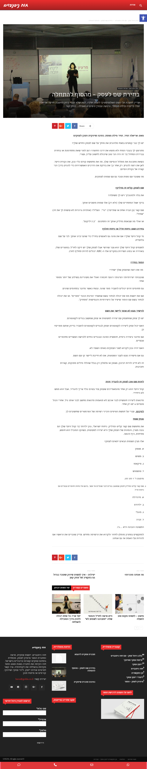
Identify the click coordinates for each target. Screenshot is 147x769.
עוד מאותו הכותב (61, 588)
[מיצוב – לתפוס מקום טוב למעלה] (129, 604)
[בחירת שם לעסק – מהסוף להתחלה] (59, 672)
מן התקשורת (112, 759)
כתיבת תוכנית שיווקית (84, 682)
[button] (143, 18)
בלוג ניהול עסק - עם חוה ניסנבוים (127, 21)
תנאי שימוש (132, 759)
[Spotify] (18, 687)
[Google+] (34, 687)
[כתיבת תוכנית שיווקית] (59, 686)
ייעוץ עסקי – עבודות (101, 759)
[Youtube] (11, 687)
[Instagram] (26, 687)
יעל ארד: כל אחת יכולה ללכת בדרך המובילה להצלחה (68, 619)
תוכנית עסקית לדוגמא (85, 654)
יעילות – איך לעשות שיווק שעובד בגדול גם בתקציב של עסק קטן (74, 576)
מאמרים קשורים (80, 588)
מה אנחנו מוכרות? (134, 575)
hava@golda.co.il (24, 679)
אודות (132, 5)
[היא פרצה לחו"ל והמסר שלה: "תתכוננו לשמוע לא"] (98, 604)
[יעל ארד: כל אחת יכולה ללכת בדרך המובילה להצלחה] (66, 604)
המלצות (122, 759)
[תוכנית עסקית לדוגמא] (59, 658)
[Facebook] (42, 687)
